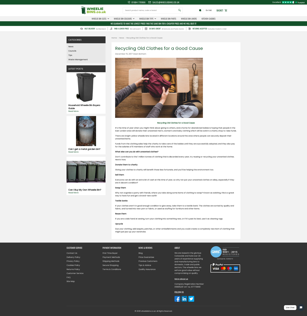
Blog (141, 253)
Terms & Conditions (112, 269)
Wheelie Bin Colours (123, 18)
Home (114, 38)
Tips (70, 55)
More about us (181, 279)
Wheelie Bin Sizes (99, 18)
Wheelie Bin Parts (168, 18)
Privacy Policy (73, 261)
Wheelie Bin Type (146, 18)
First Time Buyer (110, 253)
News (70, 46)
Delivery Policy (73, 257)
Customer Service (75, 273)
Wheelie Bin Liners (189, 18)
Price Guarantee (146, 257)
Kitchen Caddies (208, 18)
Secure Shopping (110, 265)
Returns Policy (73, 269)
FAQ (69, 277)
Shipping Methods (111, 261)
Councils (72, 51)
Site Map (71, 281)
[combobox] (153, 10)
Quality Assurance (147, 269)
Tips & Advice (145, 265)
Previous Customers (148, 261)
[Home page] (93, 13)
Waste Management (78, 59)
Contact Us (72, 253)
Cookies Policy (73, 265)
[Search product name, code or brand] (179, 10)
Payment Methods (111, 257)
